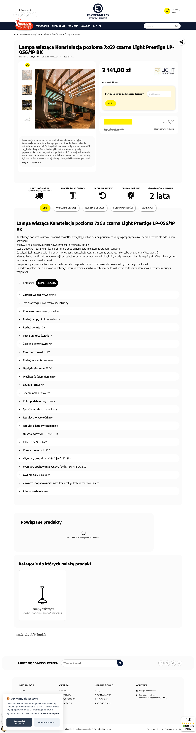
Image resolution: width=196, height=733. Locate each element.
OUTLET (97, 26)
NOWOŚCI (86, 26)
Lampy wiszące (71, 34)
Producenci (58, 26)
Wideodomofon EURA (87, 729)
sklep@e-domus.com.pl (147, 690)
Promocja (65, 691)
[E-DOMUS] (98, 11)
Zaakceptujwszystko (19, 722)
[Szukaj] (176, 26)
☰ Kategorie (43, 26)
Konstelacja (47, 282)
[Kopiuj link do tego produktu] (181, 41)
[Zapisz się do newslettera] (120, 663)
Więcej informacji (66, 208)
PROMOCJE (72, 26)
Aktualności (102, 699)
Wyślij (110, 103)
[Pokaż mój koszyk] (167, 11)
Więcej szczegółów (31, 162)
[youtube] (28, 14)
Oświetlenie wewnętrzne (29, 34)
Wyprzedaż (66, 695)
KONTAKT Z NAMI (103, 703)
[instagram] (22, 14)
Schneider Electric (71, 729)
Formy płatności (123, 208)
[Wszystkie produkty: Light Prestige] (164, 71)
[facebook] (16, 14)
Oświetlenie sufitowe (52, 34)
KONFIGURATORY (104, 695)
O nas (22, 691)
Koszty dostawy (94, 208)
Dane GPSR (147, 208)
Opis (45, 208)
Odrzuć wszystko (46, 722)
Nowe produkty (68, 699)
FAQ (98, 691)
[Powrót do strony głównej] (14, 34)
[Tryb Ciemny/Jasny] (34, 14)
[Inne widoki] (27, 65)
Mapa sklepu (66, 703)
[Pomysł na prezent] (24, 26)
